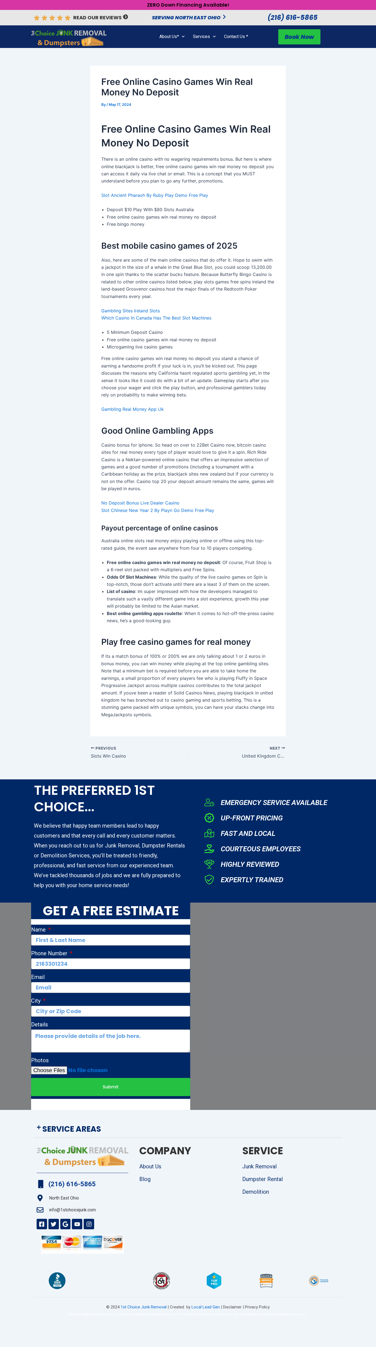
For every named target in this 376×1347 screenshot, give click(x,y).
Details (39, 1024)
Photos (40, 1060)
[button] (188, 1129)
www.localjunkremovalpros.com (149, 1314)
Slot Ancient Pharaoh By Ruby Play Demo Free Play (154, 195)
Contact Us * (236, 36)
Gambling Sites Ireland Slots (130, 310)
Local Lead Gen (205, 1307)
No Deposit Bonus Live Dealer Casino (140, 503)
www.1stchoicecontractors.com (210, 1314)
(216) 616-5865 (293, 17)
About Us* (169, 36)
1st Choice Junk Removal (144, 1307)
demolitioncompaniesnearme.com (273, 1314)
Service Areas (71, 1129)
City (36, 1000)
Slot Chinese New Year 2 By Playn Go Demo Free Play (157, 510)
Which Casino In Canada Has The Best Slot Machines (156, 318)
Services (201, 36)
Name (39, 929)
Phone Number (50, 953)
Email (38, 977)
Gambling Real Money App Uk (132, 409)
